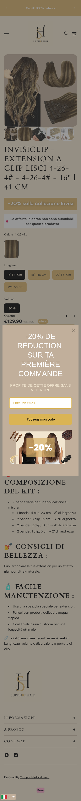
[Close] (74, 330)
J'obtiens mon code (40, 419)
